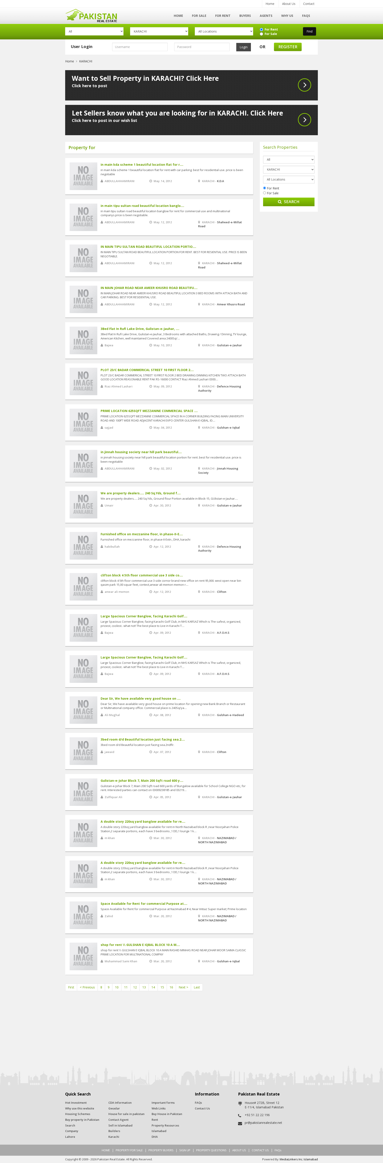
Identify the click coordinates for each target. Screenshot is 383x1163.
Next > (183, 987)
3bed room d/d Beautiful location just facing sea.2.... (143, 739)
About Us (288, 4)
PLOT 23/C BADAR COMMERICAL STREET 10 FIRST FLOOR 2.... (147, 370)
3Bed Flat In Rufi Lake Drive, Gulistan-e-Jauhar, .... (140, 329)
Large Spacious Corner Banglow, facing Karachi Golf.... (144, 616)
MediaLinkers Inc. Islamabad (299, 1159)
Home (270, 4)
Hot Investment (76, 1103)
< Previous (87, 987)
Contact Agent (118, 1120)
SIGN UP (184, 1150)
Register (287, 46)
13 (144, 987)
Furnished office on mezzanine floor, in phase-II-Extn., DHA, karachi (145, 539)
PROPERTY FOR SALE (129, 1150)
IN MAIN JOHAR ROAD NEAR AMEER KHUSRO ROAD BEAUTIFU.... (149, 288)
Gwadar (114, 1108)
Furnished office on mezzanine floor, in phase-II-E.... (142, 534)
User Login (81, 46)
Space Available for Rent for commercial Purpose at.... (144, 903)
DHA (155, 1137)
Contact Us (202, 1108)
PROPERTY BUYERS (161, 1150)
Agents (266, 15)
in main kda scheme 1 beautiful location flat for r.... (142, 164)
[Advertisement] (289, 282)
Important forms (163, 1103)
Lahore (70, 1137)
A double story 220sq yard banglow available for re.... (143, 821)
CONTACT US (260, 1150)
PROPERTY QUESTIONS (211, 1150)
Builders (114, 1131)
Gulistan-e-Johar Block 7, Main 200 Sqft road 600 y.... (142, 780)
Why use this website (79, 1108)
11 (126, 987)
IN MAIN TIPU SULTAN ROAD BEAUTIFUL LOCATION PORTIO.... (148, 247)
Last (197, 987)
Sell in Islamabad (120, 1125)
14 (153, 987)
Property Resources (165, 1125)
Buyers (245, 15)
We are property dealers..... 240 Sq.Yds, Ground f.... (141, 493)
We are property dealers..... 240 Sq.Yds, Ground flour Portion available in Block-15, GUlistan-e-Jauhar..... (169, 499)
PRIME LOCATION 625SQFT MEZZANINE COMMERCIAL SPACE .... (149, 411)
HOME (106, 1150)
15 (162, 987)
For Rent (223, 15)
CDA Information (120, 1103)
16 (171, 987)
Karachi (113, 1137)
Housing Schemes (77, 1114)
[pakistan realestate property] (94, 15)
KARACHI (85, 61)
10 (117, 987)
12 (135, 987)
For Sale (199, 15)
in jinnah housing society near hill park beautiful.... (141, 452)
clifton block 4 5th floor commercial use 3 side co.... (142, 575)
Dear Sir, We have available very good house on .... (141, 698)
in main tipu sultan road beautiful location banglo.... (142, 206)
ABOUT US (239, 1150)
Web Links (159, 1108)
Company (71, 1131)
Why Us (287, 15)
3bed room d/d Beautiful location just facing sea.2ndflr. (137, 745)
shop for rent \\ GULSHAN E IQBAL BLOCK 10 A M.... (140, 945)
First (71, 987)
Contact (309, 4)
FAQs (306, 15)
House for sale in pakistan (126, 1114)
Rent (155, 1120)
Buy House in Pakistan (167, 1114)
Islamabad (159, 1131)
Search (291, 201)
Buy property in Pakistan (82, 1120)
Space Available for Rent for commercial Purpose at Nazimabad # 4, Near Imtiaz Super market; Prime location (174, 909)
